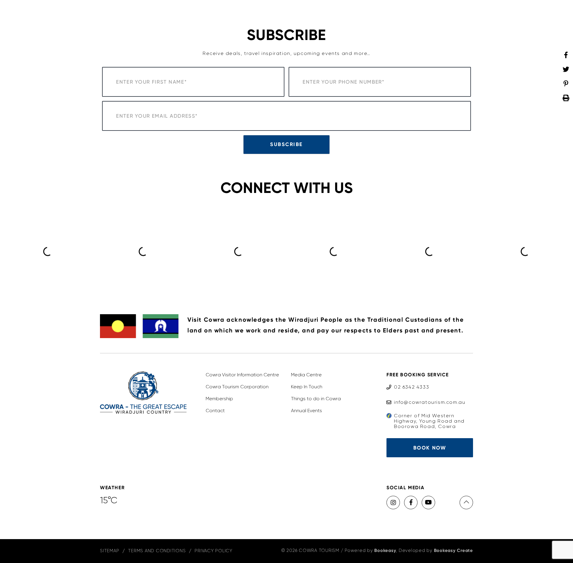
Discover (195, 13)
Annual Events (306, 410)
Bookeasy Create (453, 550)
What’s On (393, 13)
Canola (425, 13)
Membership (219, 398)
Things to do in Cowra (316, 398)
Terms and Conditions (157, 550)
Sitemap (109, 550)
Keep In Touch (306, 386)
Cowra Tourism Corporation (237, 386)
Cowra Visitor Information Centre (242, 375)
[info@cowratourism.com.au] (425, 396)
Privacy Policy (213, 550)
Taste (225, 13)
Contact (215, 410)
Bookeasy (385, 550)
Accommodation (264, 13)
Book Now (429, 448)
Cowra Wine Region (321, 13)
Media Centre (306, 375)
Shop (362, 13)
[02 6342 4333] (407, 381)
